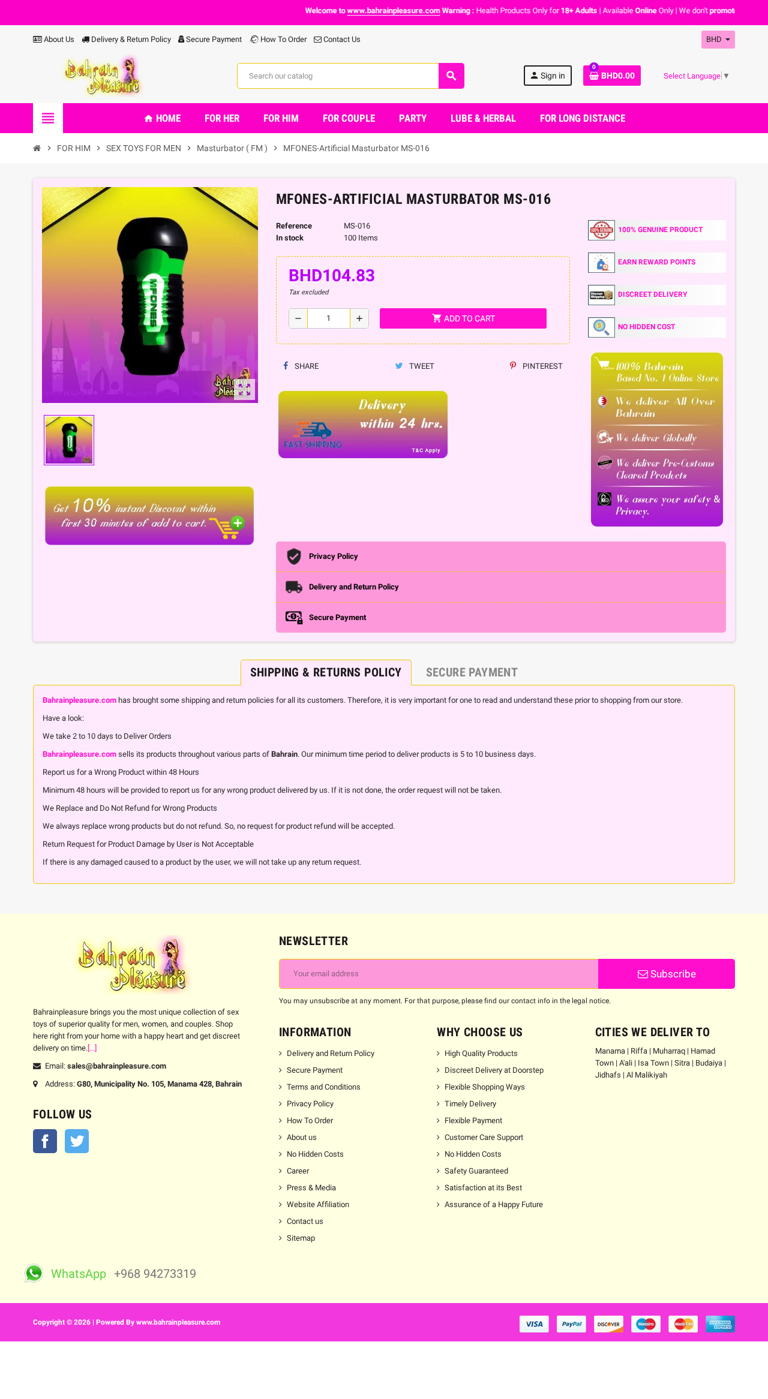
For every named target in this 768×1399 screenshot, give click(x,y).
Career (298, 1170)
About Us (58, 39)
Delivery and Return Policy (330, 1053)
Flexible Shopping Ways (485, 1086)
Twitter (77, 1141)
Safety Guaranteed (476, 1170)
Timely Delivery (470, 1103)
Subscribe (672, 974)
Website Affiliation (318, 1204)
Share (306, 366)
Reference (294, 225)
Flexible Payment (473, 1120)
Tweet (420, 366)
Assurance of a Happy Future (494, 1204)
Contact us (305, 1221)
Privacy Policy (310, 1103)
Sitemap (301, 1237)
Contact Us (341, 39)
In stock (290, 237)
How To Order (283, 39)
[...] (92, 1047)
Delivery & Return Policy (130, 39)
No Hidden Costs (315, 1154)
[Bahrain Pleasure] (105, 75)
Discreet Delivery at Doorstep (494, 1070)
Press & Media (311, 1187)
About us (302, 1137)
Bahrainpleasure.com (79, 700)
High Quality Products (481, 1053)
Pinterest (542, 366)
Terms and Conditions (324, 1086)
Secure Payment (214, 39)
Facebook (45, 1141)
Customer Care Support (484, 1137)
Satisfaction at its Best (483, 1187)
